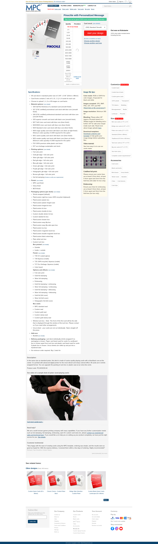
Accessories (76, 526)
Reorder (94, 523)
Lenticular (114, 114)
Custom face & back (117, 92)
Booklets (124, 177)
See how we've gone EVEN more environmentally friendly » (85, 19)
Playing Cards (66, 5)
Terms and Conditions (60, 525)
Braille (125, 109)
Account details (96, 516)
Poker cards (65, 9)
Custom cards (77, 514)
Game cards (57, 9)
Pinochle (122, 114)
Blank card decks (117, 168)
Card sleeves (121, 181)
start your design (95, 33)
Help (55, 519)
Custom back (115, 88)
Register (94, 521)
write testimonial (96, 453)
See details (41, 437)
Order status (95, 519)
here (99, 128)
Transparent (125, 101)
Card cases (115, 164)
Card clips (115, 185)
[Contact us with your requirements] (54, 177)
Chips (113, 181)
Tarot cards (81, 9)
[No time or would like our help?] (92, 38)
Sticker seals (115, 177)
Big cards (87, 9)
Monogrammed (116, 109)
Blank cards (76, 519)
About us (56, 516)
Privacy (56, 527)
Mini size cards (120, 122)
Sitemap (56, 529)
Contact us (57, 514)
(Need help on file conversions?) (95, 108)
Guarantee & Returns (59, 523)
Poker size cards (120, 130)
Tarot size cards (120, 143)
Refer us (56, 532)
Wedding (123, 105)
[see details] (96, 23)
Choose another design (92, 41)
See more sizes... (117, 151)
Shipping (56, 521)
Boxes (74, 516)
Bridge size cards (121, 126)
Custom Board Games (79, 533)
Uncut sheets (125, 172)
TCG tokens (115, 105)
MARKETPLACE (79, 5)
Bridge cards (73, 9)
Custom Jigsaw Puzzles (79, 530)
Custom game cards (117, 96)
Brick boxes (115, 172)
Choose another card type (93, 43)
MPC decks (76, 521)
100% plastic (115, 101)
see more (104, 453)
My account (95, 514)
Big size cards (120, 147)
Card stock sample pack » (35, 422)
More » (106, 500)
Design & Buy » (53, 5)
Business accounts (97, 525)
